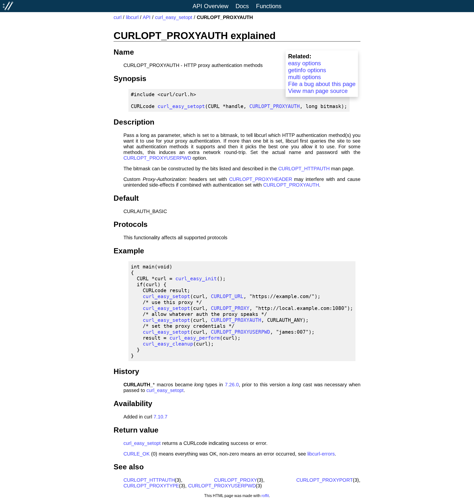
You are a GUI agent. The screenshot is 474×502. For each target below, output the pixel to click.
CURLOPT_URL (227, 296)
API (147, 17)
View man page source (318, 90)
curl (117, 17)
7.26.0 (232, 384)
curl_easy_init (196, 279)
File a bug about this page (322, 84)
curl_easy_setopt (173, 17)
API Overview (210, 6)
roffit (265, 496)
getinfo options (307, 70)
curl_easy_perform (194, 338)
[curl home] (8, 5)
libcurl (132, 17)
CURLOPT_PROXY (230, 308)
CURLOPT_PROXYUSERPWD (157, 158)
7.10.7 (160, 416)
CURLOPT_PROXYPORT (324, 480)
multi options (304, 77)
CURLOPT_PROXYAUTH (274, 106)
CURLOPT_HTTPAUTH (304, 168)
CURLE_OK (136, 454)
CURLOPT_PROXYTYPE (151, 485)
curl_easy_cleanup (168, 344)
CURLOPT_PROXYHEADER (260, 179)
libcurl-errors (321, 454)
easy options (304, 63)
